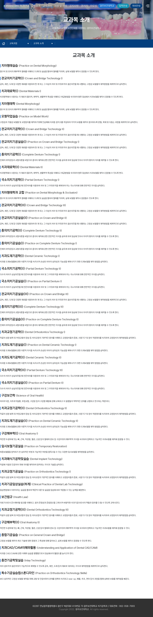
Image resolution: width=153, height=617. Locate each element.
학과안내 (24, 5)
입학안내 (123, 6)
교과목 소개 (38, 43)
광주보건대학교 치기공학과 (10, 5)
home (4, 43)
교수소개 (35, 5)
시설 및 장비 (60, 5)
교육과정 (47, 5)
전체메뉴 (147, 6)
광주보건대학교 (107, 6)
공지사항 (74, 5)
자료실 (93, 5)
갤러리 (84, 5)
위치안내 (136, 6)
